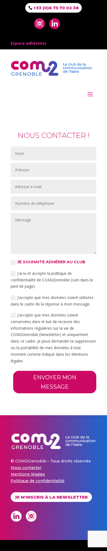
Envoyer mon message (54, 382)
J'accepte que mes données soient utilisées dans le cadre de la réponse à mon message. (52, 301)
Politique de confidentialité (37, 480)
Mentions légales (28, 474)
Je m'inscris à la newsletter (51, 497)
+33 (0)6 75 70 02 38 (56, 7)
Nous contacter (26, 467)
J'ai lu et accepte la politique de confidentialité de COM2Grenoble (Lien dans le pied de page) (52, 280)
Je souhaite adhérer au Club (51, 261)
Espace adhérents (28, 43)
